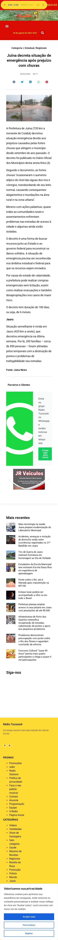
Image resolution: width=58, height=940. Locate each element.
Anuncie (13, 800)
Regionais (41, 48)
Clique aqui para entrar (45, 454)
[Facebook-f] (4, 745)
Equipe (13, 807)
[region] (29, 912)
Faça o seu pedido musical (15, 789)
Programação (16, 803)
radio (12, 766)
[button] (7, 26)
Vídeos (13, 825)
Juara (12, 880)
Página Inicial (16, 815)
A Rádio (13, 811)
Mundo (13, 877)
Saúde (12, 847)
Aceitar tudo (29, 916)
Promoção (15, 869)
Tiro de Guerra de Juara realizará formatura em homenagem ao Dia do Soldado (34, 555)
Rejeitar (29, 933)
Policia (13, 873)
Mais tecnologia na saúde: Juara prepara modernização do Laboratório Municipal (34, 527)
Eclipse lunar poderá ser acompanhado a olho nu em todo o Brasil (32, 595)
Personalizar (29, 925)
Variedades (15, 829)
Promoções (15, 763)
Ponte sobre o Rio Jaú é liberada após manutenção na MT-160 (33, 582)
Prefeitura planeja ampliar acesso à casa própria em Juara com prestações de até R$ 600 (35, 607)
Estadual (29, 48)
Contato (13, 796)
